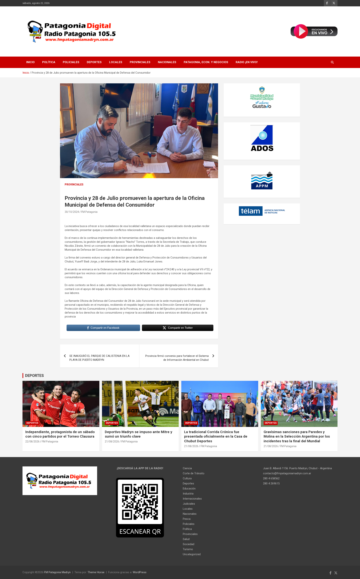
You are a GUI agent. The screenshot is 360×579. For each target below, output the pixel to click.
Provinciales (140, 62)
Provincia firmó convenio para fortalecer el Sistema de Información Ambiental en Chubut (177, 358)
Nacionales (167, 62)
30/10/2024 (72, 211)
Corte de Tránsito (193, 473)
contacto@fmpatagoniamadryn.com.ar (287, 473)
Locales (115, 62)
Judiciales (189, 503)
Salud (186, 539)
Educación (189, 488)
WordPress (139, 572)
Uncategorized (192, 554)
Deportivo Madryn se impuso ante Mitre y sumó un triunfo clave (138, 434)
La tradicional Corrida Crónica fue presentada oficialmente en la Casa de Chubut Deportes (215, 436)
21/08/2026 (112, 441)
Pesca (186, 519)
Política (48, 62)
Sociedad (188, 544)
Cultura (187, 478)
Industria (188, 493)
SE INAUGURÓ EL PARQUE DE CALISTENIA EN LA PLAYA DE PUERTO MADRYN (99, 358)
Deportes (94, 62)
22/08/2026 (32, 441)
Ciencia (187, 468)
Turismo (188, 549)
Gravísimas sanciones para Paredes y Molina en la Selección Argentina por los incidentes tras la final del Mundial (297, 436)
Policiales (71, 62)
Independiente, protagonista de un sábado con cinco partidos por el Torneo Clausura (60, 434)
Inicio (30, 62)
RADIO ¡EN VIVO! (247, 62)
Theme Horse (96, 572)
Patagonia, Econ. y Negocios (206, 62)
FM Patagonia (89, 211)
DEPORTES (34, 375)
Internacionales (192, 498)
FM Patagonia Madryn (57, 572)
